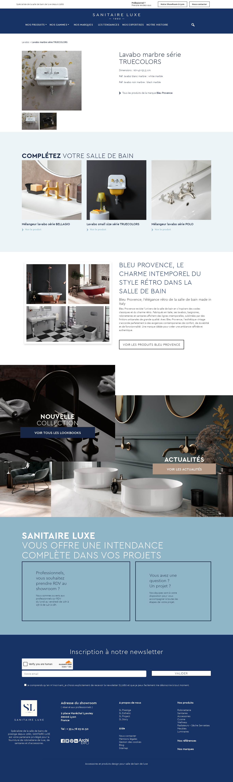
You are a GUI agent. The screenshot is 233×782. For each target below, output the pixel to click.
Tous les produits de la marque (147, 92)
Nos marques (83, 24)
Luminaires (183, 731)
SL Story (123, 719)
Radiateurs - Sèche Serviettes (193, 725)
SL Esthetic (125, 713)
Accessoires (183, 716)
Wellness (182, 722)
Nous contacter (199, 4)
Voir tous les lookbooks (57, 433)
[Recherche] (182, 25)
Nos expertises (133, 24)
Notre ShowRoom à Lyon (172, 4)
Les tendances (108, 24)
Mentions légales (128, 738)
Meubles (181, 728)
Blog (121, 745)
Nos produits (35, 24)
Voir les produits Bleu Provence (151, 345)
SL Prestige (125, 710)
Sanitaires (182, 713)
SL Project (124, 716)
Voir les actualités (184, 469)
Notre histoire (157, 24)
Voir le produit (33, 229)
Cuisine (181, 719)
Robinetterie (184, 710)
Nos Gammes (58, 24)
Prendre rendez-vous (141, 4)
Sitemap (123, 748)
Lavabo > (26, 42)
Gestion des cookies (130, 741)
